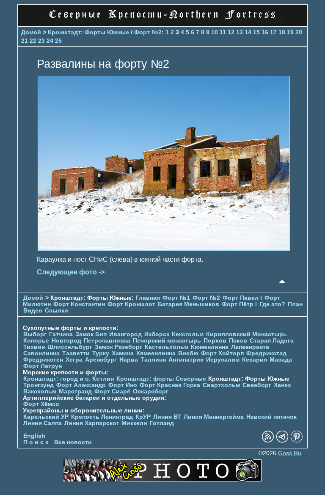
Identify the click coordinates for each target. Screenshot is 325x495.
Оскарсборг (150, 391)
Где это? (272, 304)
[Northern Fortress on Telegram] (282, 440)
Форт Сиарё (112, 391)
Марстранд (75, 391)
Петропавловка (107, 340)
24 (50, 40)
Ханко (282, 385)
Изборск (156, 334)
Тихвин (34, 347)
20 (298, 32)
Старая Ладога (272, 340)
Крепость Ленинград (102, 417)
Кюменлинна (210, 347)
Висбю (188, 353)
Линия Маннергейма (214, 417)
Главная (148, 298)
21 (24, 40)
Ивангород (125, 334)
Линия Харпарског (91, 423)
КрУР (143, 417)
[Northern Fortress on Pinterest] (297, 440)
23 (41, 40)
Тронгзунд (38, 385)
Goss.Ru (289, 453)
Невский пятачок (271, 417)
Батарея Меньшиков (188, 304)
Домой (31, 32)
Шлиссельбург (69, 347)
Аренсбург (101, 360)
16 (265, 32)
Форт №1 (176, 298)
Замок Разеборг (118, 347)
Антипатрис (186, 360)
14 (248, 32)
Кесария (254, 360)
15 (256, 32)
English (34, 436)
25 (58, 40)
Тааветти (76, 353)
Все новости (73, 442)
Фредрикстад (266, 353)
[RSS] (268, 440)
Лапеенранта (250, 347)
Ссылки (56, 310)
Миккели (134, 423)
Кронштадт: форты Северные (161, 379)
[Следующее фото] (164, 248)
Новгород (66, 340)
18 (281, 32)
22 (33, 40)
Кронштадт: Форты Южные (88, 32)
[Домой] (162, 21)
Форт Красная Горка (170, 385)
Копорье (36, 340)
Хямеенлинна (156, 353)
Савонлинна (41, 353)
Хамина (123, 353)
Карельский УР (46, 417)
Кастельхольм (166, 347)
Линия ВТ (167, 417)
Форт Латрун (42, 366)
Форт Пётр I (239, 304)
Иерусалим (223, 360)
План (295, 304)
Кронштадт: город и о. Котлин (68, 379)
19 (290, 32)
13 (239, 32)
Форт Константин (79, 304)
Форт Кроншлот (131, 304)
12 (231, 32)
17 (273, 32)
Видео (32, 310)
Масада (281, 360)
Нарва (128, 360)
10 (214, 32)
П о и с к (35, 442)
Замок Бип (91, 334)
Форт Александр (81, 385)
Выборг (35, 334)
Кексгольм (188, 334)
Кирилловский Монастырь (246, 334)
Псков (238, 340)
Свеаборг (256, 385)
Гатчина (61, 334)
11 (223, 32)
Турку (100, 353)
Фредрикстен (43, 360)
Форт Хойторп (222, 353)
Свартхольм (221, 385)
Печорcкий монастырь (167, 340)
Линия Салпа (42, 423)
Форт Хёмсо (41, 404)
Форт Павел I (242, 298)
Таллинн (153, 360)
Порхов (215, 340)
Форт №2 (148, 32)
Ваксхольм (39, 391)
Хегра (74, 360)
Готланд (162, 423)
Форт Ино (122, 385)
